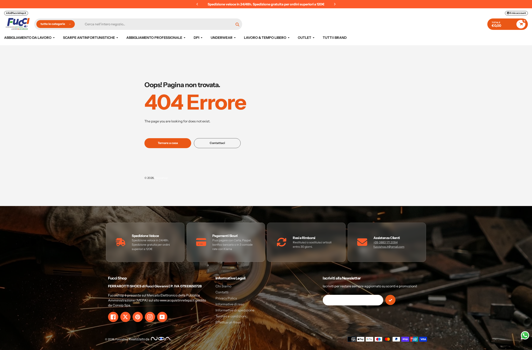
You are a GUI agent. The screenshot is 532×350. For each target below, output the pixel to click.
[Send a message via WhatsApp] (525, 335)
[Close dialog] (312, 128)
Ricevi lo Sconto (266, 212)
